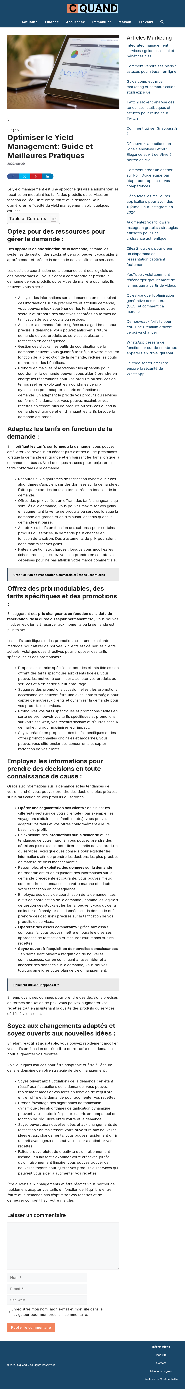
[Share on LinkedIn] (47, 176)
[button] (162, 22)
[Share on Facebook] (13, 176)
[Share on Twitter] (24, 176)
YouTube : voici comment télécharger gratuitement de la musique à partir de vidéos (151, 280)
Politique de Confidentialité (161, 1379)
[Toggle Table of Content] (52, 219)
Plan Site (161, 1355)
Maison (125, 22)
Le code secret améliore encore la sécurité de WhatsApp (147, 368)
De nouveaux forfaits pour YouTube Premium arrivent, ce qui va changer (150, 327)
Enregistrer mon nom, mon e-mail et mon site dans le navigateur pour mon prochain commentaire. (57, 1312)
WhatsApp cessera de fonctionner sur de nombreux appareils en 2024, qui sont (152, 347)
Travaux (146, 22)
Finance (52, 22)
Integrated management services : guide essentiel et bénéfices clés (150, 50)
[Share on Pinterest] (36, 176)
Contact (161, 1363)
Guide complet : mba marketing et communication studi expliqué (151, 86)
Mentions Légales (161, 1371)
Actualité (29, 22)
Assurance (75, 22)
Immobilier (101, 22)
